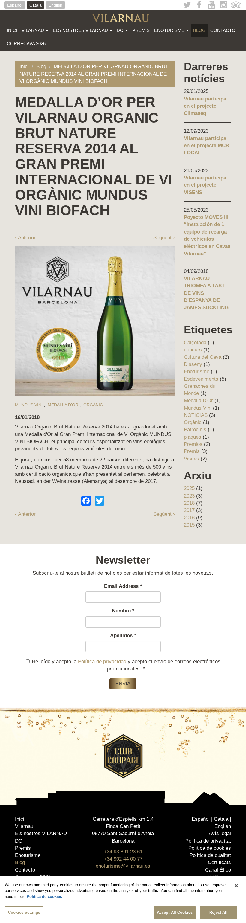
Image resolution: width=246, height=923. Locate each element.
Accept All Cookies (175, 912)
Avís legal (220, 833)
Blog (199, 30)
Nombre (123, 611)
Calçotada (195, 342)
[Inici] (123, 18)
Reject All (218, 912)
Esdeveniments (201, 379)
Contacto (223, 30)
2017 (189, 510)
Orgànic (93, 404)
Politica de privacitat (208, 841)
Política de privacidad (102, 661)
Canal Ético (218, 870)
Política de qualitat (210, 855)
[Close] (236, 885)
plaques (192, 437)
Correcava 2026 (26, 43)
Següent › (164, 237)
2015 (189, 525)
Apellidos (123, 635)
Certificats (219, 862)
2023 (189, 496)
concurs (193, 350)
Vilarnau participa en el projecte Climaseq (205, 106)
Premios (193, 444)
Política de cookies (209, 848)
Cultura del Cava (202, 357)
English (55, 5)
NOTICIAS (196, 415)
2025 (189, 488)
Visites (191, 459)
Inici (12, 30)
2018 (189, 503)
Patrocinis (195, 429)
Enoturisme (170, 30)
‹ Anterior (25, 237)
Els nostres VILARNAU (81, 30)
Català (35, 5)
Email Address (123, 586)
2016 (189, 518)
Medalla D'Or (63, 404)
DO (121, 30)
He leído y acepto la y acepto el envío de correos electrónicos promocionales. (126, 665)
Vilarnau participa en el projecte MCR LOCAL (206, 145)
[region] (123, 899)
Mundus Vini (29, 404)
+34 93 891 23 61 (123, 852)
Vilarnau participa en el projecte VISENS (205, 185)
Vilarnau (33, 30)
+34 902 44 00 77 (123, 859)
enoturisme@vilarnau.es (123, 866)
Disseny (193, 364)
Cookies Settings (24, 912)
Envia (123, 683)
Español (14, 5)
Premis (141, 30)
